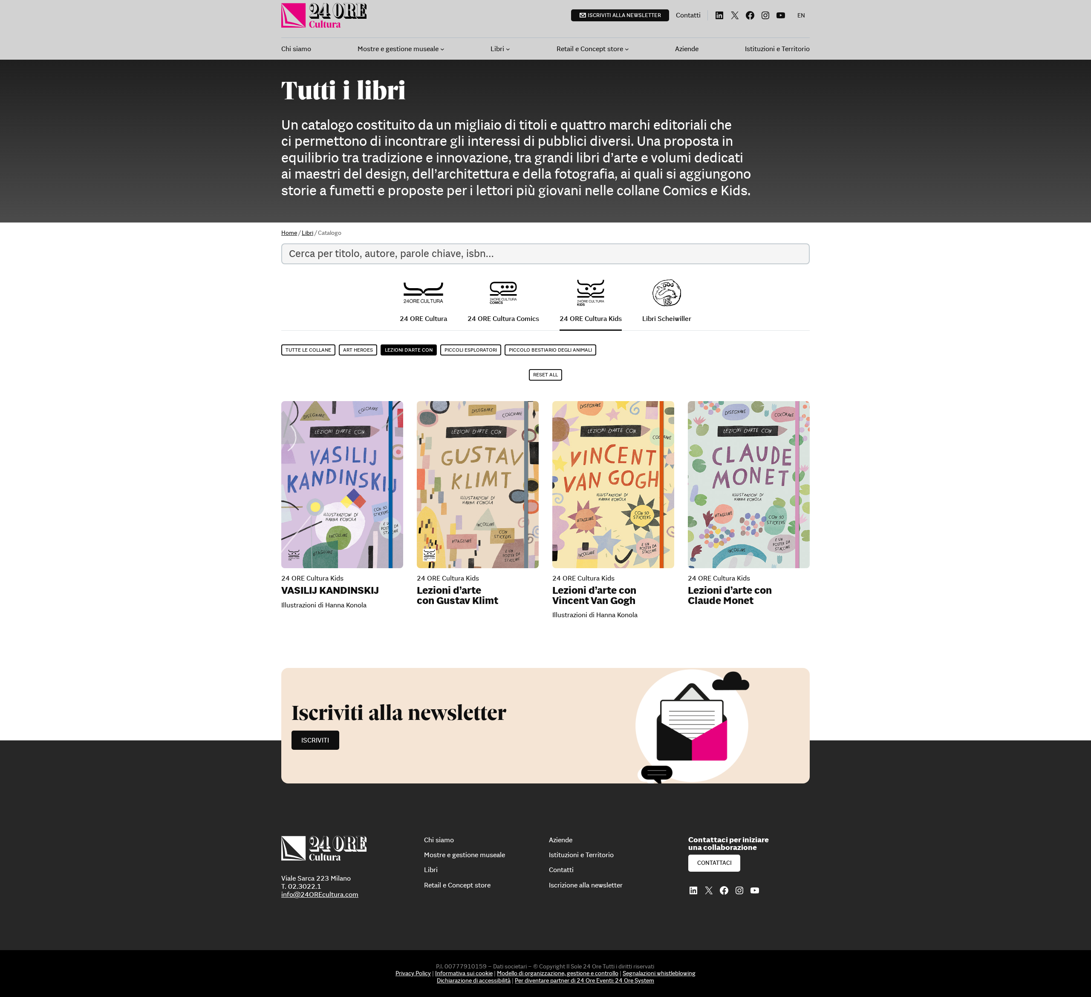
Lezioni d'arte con (409, 350)
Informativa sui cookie (464, 973)
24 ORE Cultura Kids (312, 578)
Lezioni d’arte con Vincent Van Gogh (594, 595)
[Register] (545, 725)
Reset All (545, 374)
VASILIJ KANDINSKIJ (330, 590)
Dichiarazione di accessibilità (474, 980)
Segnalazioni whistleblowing (659, 973)
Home (289, 233)
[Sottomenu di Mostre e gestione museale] (442, 49)
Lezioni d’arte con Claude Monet (730, 595)
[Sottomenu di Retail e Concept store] (627, 49)
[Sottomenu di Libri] (508, 49)
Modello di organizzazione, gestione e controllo (557, 973)
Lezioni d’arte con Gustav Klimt (457, 595)
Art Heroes (358, 350)
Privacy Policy (413, 973)
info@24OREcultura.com (319, 894)
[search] (545, 253)
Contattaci (714, 863)
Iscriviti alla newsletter (624, 15)
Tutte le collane (308, 350)
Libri (307, 233)
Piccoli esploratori (470, 350)
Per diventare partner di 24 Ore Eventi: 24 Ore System (584, 980)
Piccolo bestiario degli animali (550, 350)
